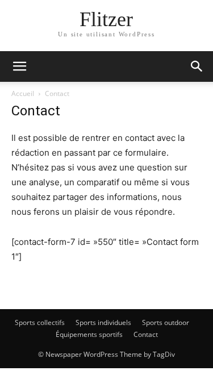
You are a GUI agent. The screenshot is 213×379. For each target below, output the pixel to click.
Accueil (22, 93)
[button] (19, 66)
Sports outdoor (165, 322)
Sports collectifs (40, 322)
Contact (145, 334)
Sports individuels (103, 322)
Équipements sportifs (89, 334)
